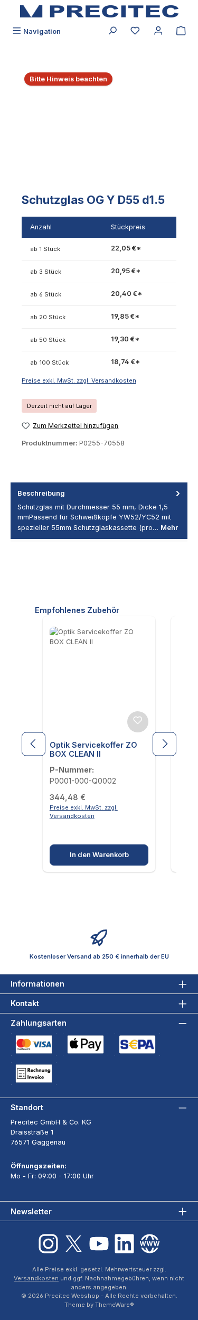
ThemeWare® (114, 1304)
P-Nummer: (72, 769)
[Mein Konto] (158, 31)
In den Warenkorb (99, 855)
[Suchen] (112, 31)
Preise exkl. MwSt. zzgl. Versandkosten (79, 380)
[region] (99, 126)
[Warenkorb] (181, 31)
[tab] (99, 510)
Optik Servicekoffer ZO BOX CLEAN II (93, 749)
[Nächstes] (164, 744)
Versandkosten (36, 1278)
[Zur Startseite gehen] (99, 11)
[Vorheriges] (33, 744)
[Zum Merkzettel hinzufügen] (137, 721)
